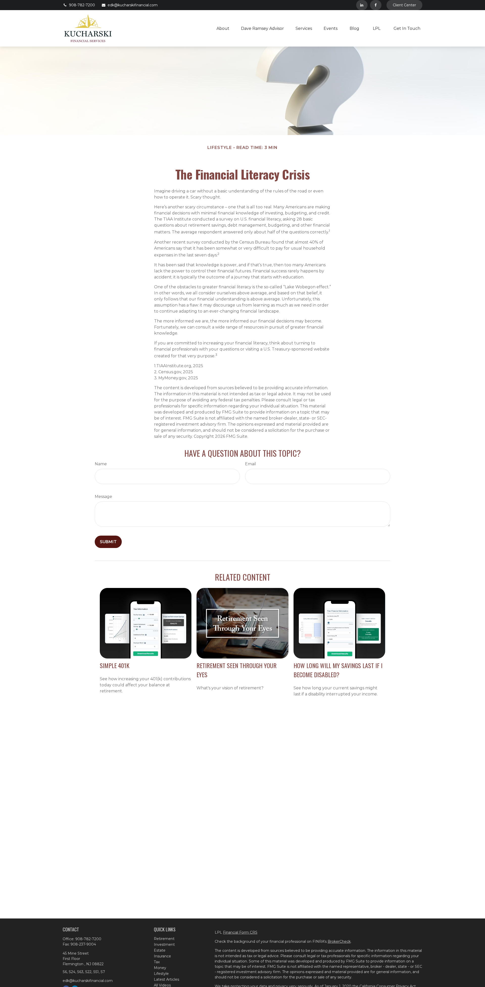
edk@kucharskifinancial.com (133, 5)
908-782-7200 (82, 5)
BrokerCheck (339, 941)
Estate (159, 950)
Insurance (162, 956)
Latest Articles (166, 979)
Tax (157, 962)
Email (250, 464)
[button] (222, 28)
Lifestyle (161, 973)
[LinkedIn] (362, 5)
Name (101, 464)
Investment (164, 944)
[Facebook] (375, 5)
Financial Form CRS (240, 932)
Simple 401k (114, 665)
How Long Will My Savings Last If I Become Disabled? (338, 670)
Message (103, 496)
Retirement (164, 938)
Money (160, 968)
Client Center (404, 5)
